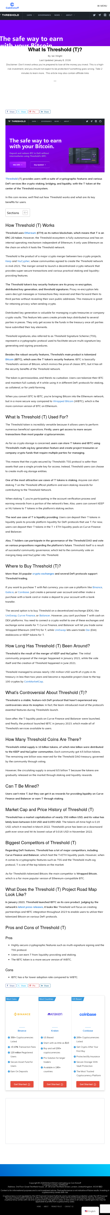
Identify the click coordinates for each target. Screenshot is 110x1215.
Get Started (20, 1084)
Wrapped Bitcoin (63, 401)
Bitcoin (9, 359)
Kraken (55, 1030)
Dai (88, 630)
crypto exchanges (43, 573)
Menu (103, 5)
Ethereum (30, 232)
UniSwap (60, 630)
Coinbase (88, 1030)
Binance (22, 1030)
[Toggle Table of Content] (23, 212)
